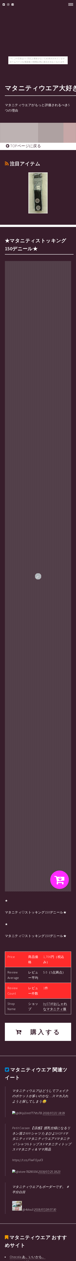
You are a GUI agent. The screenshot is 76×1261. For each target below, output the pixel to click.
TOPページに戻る (25, 145)
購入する (42, 1032)
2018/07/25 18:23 (49, 1172)
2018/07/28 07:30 (45, 1209)
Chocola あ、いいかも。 (27, 1257)
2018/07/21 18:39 (54, 1113)
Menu (69, 4)
